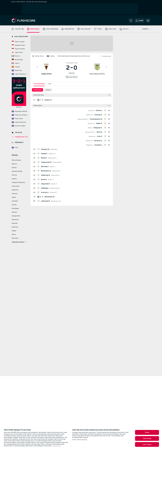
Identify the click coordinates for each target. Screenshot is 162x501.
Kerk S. (90, 128)
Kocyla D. (91, 110)
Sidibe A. (99, 123)
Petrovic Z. (91, 123)
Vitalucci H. (90, 115)
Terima (147, 432)
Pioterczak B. (57, 162)
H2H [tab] (49, 84)
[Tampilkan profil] (46, 67)
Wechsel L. (53, 192)
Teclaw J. (51, 179)
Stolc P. (99, 136)
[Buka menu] (148, 20)
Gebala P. (44, 154)
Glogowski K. (45, 184)
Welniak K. (54, 149)
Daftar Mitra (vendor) (79, 439)
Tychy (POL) (46, 74)
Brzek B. (44, 179)
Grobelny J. (98, 145)
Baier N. (52, 167)
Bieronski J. (45, 167)
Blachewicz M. (46, 171)
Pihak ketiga (56, 446)
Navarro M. (89, 141)
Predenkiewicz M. (96, 119)
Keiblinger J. (45, 188)
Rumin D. (44, 158)
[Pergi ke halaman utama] (28, 21)
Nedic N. (54, 184)
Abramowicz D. (90, 132)
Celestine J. (92, 136)
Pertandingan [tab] (39, 84)
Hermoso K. (98, 141)
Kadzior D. (52, 154)
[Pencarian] (131, 20)
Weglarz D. (90, 145)
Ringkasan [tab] (37, 90)
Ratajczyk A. (98, 128)
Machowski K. (55, 188)
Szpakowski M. (46, 162)
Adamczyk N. (45, 175)
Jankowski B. (56, 171)
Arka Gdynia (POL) (97, 74)
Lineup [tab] (48, 90)
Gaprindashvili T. (83, 119)
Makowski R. (52, 158)
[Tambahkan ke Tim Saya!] (37, 67)
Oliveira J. (99, 110)
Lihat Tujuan (147, 444)
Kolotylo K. (45, 192)
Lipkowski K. (55, 175)
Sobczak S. (98, 115)
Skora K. (99, 132)
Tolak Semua (147, 438)
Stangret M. (45, 149)
